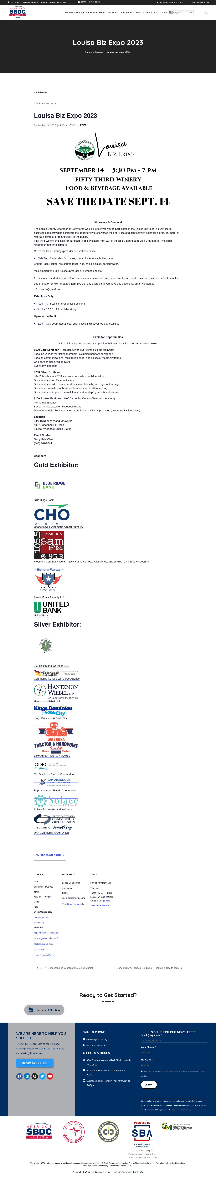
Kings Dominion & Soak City (50, 718)
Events (99, 52)
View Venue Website (99, 905)
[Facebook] (19, 1076)
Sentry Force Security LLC (49, 597)
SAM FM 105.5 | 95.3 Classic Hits (88, 561)
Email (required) (151, 1035)
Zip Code (147, 1059)
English (177, 12)
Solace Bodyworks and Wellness (53, 809)
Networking (39, 922)
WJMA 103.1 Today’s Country (131, 561)
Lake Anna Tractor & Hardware (52, 755)
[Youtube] (50, 1076)
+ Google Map (103, 900)
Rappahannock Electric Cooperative (55, 790)
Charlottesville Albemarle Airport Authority (58, 527)
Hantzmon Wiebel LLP (47, 701)
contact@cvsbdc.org (90, 1)
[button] (206, 12)
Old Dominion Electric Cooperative (54, 774)
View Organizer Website (73, 904)
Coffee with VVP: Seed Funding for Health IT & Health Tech (148, 968)
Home (88, 52)
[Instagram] (34, 1076)
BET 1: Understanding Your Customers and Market (66, 968)
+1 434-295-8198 (200, 2)
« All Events (40, 92)
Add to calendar (51, 855)
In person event (41, 916)
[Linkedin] (27, 1076)
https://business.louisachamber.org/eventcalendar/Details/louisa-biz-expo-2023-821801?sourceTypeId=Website (46, 943)
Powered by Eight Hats (132, 1172)
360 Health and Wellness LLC (51, 666)
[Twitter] (42, 1076)
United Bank (41, 615)
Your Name (148, 1047)
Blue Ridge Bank (44, 500)
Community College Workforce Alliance (57, 678)
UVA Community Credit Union (51, 832)
